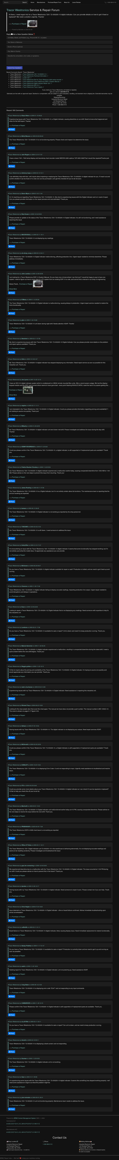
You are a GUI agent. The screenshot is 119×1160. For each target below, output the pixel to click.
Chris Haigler (26, 907)
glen (23, 320)
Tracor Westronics (18, 10)
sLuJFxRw (25, 1021)
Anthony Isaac (26, 173)
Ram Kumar (25, 214)
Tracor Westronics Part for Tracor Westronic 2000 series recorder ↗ (43, 80)
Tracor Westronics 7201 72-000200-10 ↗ (35, 74)
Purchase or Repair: (19, 24)
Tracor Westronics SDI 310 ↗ (31, 85)
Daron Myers (26, 193)
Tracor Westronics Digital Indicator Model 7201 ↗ (37, 83)
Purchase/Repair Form (54, 2)
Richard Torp (26, 705)
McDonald (25, 744)
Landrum (24, 627)
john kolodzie (26, 1097)
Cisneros (24, 586)
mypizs (24, 405)
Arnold (24, 1040)
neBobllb (24, 927)
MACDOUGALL (26, 235)
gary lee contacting (28, 865)
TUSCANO (25, 527)
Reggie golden (26, 666)
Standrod (24, 338)
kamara (24, 508)
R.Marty (24, 299)
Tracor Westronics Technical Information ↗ (35, 76)
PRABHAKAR (26, 826)
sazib (23, 966)
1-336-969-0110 (111, 2)
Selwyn (24, 726)
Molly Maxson (26, 136)
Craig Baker (25, 985)
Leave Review (76, 2)
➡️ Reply (11, 129)
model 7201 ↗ (27, 78)
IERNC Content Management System (25, 1118)
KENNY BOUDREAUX (28, 447)
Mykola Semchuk (27, 646)
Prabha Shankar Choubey (30, 467)
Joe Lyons (25, 379)
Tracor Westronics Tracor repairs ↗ (33, 87)
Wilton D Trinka (26, 845)
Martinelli (24, 806)
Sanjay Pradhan (27, 946)
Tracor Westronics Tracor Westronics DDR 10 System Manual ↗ (42, 81)
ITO (23, 785)
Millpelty (24, 426)
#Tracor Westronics (13, 115)
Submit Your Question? (14, 68)
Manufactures (41, 2)
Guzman (24, 1058)
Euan (23, 607)
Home (32, 2)
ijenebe (24, 886)
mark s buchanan (27, 687)
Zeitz (23, 359)
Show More (13, 289)
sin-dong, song (26, 253)
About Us (66, 2)
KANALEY (25, 765)
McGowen (25, 566)
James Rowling (26, 488)
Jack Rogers (25, 154)
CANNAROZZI (26, 1003)
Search (24, 2)
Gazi (23, 1077)
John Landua (26, 274)
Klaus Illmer (25, 115)
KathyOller (25, 545)
